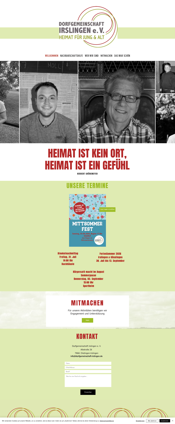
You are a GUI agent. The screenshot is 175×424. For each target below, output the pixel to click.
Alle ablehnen (152, 421)
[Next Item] (171, 102)
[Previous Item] (3, 102)
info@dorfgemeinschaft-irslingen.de (86, 356)
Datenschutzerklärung (107, 421)
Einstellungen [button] (140, 421)
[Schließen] (172, 420)
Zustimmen (164, 421)
